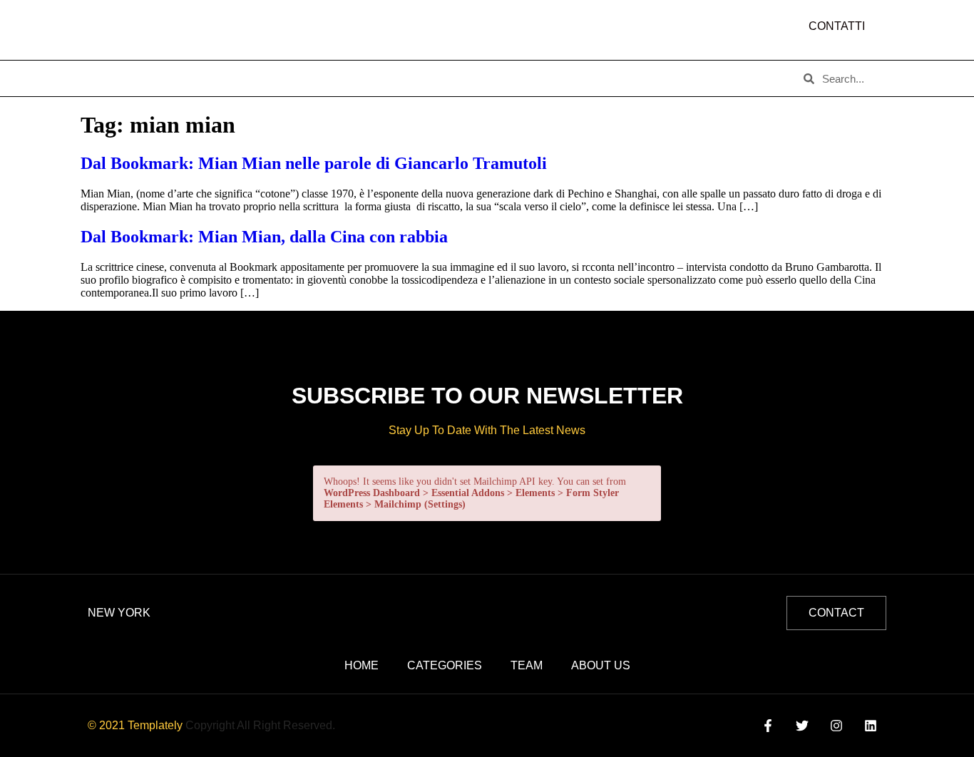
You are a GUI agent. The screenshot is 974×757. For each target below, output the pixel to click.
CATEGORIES (266, 78)
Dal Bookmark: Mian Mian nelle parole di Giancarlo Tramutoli (314, 163)
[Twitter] (801, 725)
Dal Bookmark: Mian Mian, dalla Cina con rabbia (264, 236)
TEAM (341, 78)
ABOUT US (179, 78)
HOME (110, 78)
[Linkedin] (871, 725)
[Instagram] (836, 725)
